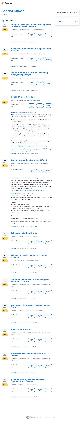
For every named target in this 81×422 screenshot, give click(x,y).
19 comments (14, 100)
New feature (36, 100)
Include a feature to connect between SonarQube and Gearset (28, 380)
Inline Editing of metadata (23, 97)
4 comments (14, 236)
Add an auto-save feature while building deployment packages (29, 74)
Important (41, 35)
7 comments (14, 78)
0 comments (14, 29)
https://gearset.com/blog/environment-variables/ (32, 146)
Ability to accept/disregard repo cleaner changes (29, 256)
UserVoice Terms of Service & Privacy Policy (46, 417)
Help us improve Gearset (25, 29)
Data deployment (37, 310)
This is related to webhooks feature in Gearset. (28, 354)
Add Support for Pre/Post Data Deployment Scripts (31, 306)
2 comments (14, 53)
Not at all (32, 35)
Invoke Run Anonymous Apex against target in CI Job (31, 49)
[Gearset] (7, 3)
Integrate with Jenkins (21, 329)
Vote (4, 29)
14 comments (14, 163)
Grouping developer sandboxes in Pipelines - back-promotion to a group (31, 25)
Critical (49, 35)
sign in (75, 12)
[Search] (76, 21)
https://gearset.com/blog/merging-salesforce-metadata (27, 190)
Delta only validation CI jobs (24, 233)
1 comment (13, 260)
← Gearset (4, 14)
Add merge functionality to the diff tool (29, 160)
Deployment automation (39, 29)
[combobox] (66, 21)
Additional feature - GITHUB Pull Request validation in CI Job (30, 280)
